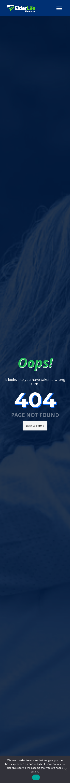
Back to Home (35, 425)
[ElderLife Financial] (21, 8)
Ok (36, 777)
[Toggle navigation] (59, 8)
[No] (65, 769)
